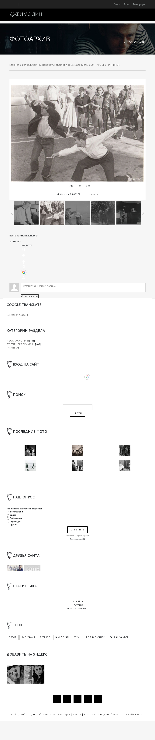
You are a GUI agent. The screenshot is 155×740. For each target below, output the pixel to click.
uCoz (140, 714)
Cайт (14, 714)
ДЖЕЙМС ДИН (25, 14)
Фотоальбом (29, 64)
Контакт (89, 714)
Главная (14, 64)
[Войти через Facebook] (23, 261)
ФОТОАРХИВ (136, 41)
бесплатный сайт (122, 714)
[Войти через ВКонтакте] (23, 255)
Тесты (77, 714)
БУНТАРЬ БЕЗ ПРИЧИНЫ (105, 64)
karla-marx (92, 194)
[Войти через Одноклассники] (23, 278)
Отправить (29, 296)
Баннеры (64, 714)
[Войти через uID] (23, 250)
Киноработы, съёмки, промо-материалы (63, 64)
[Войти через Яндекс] (23, 267)
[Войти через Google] (23, 272)
